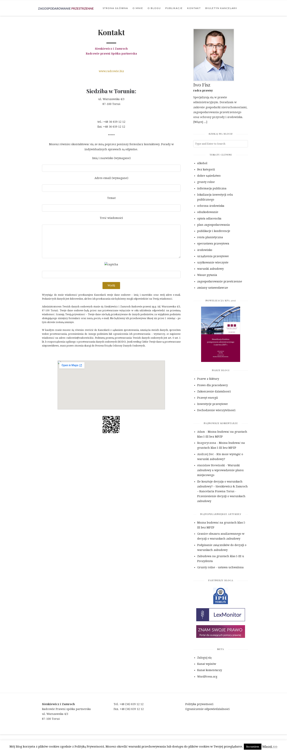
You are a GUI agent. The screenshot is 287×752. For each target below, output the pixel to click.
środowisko (204, 250)
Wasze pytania (207, 275)
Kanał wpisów (206, 663)
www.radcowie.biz (111, 71)
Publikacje (174, 8)
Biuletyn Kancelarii (221, 8)
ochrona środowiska (210, 205)
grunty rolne (206, 182)
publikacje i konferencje (213, 231)
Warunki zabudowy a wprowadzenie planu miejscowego (220, 470)
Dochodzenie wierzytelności (216, 410)
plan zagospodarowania (213, 224)
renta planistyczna (210, 237)
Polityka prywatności (199, 704)
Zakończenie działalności (214, 391)
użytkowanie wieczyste (212, 262)
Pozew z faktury (208, 378)
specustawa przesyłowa (213, 243)
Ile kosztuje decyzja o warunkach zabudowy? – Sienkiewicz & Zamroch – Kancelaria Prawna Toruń (222, 486)
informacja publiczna (211, 188)
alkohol (202, 163)
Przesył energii (207, 397)
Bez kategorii (206, 169)
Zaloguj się (204, 657)
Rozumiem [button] (252, 746)
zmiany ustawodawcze (212, 287)
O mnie (138, 8)
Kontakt (194, 8)
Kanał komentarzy (209, 670)
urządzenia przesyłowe (213, 256)
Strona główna (115, 8)
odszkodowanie (207, 212)
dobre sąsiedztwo (209, 175)
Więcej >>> (269, 746)
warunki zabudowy (210, 268)
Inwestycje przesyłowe (212, 404)
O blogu (154, 8)
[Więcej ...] (200, 122)
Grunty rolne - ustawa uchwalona (220, 567)
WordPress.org (207, 676)
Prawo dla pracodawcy (212, 385)
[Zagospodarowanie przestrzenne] (66, 8)
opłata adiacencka (209, 218)
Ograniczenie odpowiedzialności (207, 709)
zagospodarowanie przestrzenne (219, 281)
